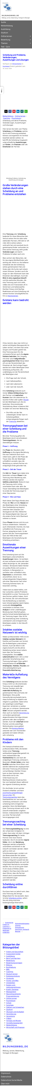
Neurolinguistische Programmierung (13, 995)
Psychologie (6, 66)
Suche (3, 22)
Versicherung (24, 713)
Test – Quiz (5, 46)
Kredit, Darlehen (12, 989)
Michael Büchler (17, 64)
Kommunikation (18, 728)
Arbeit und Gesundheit (14, 952)
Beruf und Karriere (13, 958)
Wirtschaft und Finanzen (15, 1027)
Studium (4, 32)
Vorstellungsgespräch (14, 1023)
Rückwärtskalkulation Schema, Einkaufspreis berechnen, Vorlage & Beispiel (22, 927)
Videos (8, 1018)
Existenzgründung (13, 976)
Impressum (5, 1073)
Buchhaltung (11, 967)
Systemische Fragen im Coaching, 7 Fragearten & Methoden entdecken (8, 927)
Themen (4, 43)
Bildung (9, 965)
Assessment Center (13, 954)
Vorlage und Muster (13, 1021)
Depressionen (13, 296)
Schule (8, 1003)
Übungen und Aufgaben (15, 1012)
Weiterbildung (7, 25)
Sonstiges (10, 1005)
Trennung (12, 421)
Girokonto (10, 978)
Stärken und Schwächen (15, 1007)
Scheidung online (15, 898)
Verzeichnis (10, 1016)
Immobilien (10, 983)
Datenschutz (6, 1076)
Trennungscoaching (10, 797)
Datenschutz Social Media (11, 1080)
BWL (8, 969)
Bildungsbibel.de (10, 15)
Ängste (26, 400)
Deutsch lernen (12, 974)
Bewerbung (5, 39)
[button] (6, 111)
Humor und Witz (12, 980)
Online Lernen (11, 998)
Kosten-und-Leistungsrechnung (13, 986)
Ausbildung (5, 29)
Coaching (6, 118)
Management (11, 992)
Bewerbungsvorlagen (14, 963)
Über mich (5, 1083)
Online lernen (6, 36)
